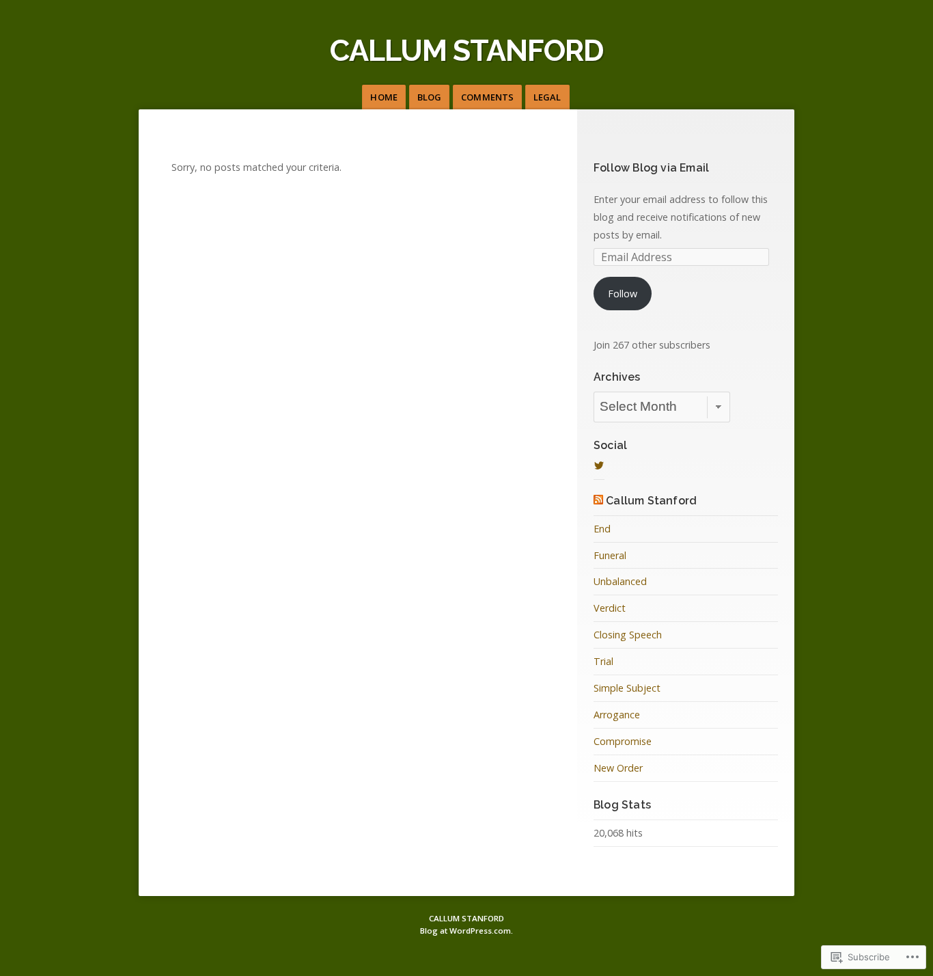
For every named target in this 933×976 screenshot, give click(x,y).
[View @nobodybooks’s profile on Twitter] (599, 465)
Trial (603, 661)
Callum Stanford (651, 500)
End (602, 528)
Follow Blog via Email (651, 167)
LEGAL (547, 97)
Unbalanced (620, 581)
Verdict (610, 607)
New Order (618, 767)
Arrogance (617, 714)
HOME (383, 97)
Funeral (610, 555)
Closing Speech (628, 634)
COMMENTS (487, 97)
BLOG (429, 97)
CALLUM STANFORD (466, 50)
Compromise (623, 741)
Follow (622, 293)
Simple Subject (627, 687)
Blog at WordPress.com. (466, 930)
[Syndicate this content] (598, 500)
